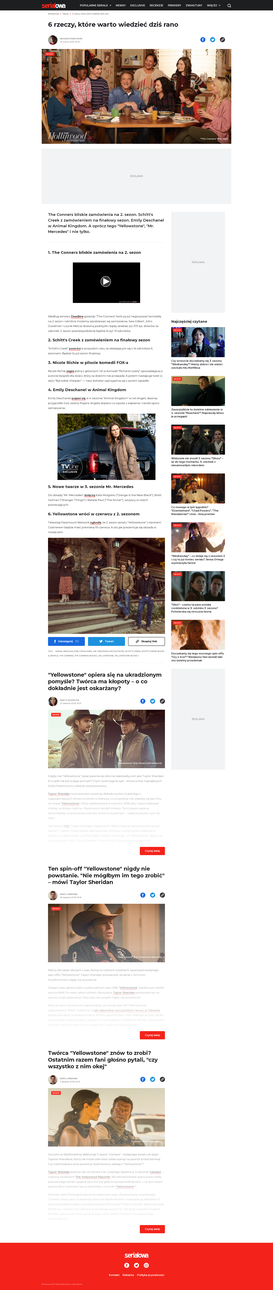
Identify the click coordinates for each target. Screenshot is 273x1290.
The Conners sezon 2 (86, 655)
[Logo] (53, 5)
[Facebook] (127, 1266)
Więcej (212, 5)
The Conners (66, 655)
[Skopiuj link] (222, 40)
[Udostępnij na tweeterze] (212, 40)
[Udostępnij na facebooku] (202, 40)
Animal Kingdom (64, 651)
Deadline (77, 316)
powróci (75, 348)
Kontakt (114, 1275)
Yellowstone (106, 655)
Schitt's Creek (132, 651)
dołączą (89, 495)
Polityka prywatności (150, 1275)
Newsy (121, 5)
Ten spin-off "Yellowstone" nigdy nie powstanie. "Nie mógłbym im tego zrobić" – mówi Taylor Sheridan (106, 875)
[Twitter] (136, 1266)
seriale (54, 655)
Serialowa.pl (53, 13)
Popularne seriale (94, 5)
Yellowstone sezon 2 (127, 655)
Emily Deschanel (83, 651)
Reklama (128, 1275)
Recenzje (156, 5)
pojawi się (79, 398)
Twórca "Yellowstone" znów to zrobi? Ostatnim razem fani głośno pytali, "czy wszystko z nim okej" (103, 1060)
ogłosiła (95, 522)
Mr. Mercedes (101, 651)
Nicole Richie (117, 651)
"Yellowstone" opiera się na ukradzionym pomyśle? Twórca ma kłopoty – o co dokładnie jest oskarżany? (105, 681)
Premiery (174, 5)
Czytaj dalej (152, 850)
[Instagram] (146, 1266)
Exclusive (137, 5)
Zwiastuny (194, 5)
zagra (70, 371)
